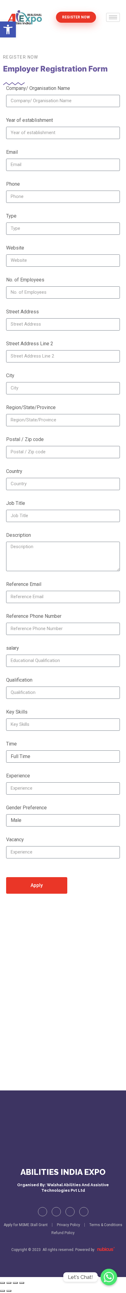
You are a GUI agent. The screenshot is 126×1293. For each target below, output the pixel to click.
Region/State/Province (31, 407)
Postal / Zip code (25, 439)
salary (12, 648)
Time (11, 744)
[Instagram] (70, 1211)
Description (18, 535)
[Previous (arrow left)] (2, 1291)
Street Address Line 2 (29, 343)
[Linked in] (83, 1211)
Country (14, 471)
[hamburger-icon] (113, 17)
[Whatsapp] (109, 1277)
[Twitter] (56, 1211)
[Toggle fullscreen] (8, 1283)
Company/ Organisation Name (38, 88)
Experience (18, 776)
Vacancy (15, 839)
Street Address (22, 312)
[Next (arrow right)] (8, 1291)
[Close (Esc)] (21, 1283)
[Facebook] (42, 1211)
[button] (8, 29)
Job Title (15, 503)
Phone (13, 184)
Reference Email (23, 584)
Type (11, 216)
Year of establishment (29, 120)
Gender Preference (26, 808)
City (10, 375)
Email (12, 152)
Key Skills (17, 712)
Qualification (19, 680)
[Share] (15, 1283)
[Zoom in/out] (2, 1283)
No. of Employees (25, 280)
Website (15, 248)
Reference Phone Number (33, 616)
